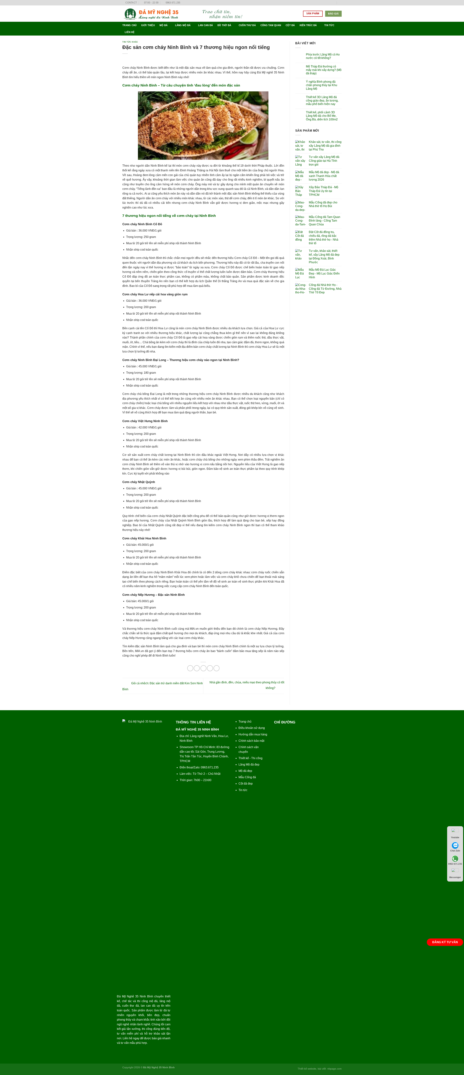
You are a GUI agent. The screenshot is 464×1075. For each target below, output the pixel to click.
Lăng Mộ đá (246, 764)
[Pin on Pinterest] (210, 668)
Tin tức (329, 25)
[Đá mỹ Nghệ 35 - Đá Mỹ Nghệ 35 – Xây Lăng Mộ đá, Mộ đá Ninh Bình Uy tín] (185, 13)
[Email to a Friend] (203, 668)
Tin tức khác (130, 42)
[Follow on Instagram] (327, 2)
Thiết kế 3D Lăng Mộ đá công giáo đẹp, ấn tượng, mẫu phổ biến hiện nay (322, 101)
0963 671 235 (455, 864)
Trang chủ (129, 25)
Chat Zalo (455, 850)
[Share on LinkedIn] (216, 668)
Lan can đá (205, 25)
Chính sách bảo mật (251, 740)
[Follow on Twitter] (330, 2)
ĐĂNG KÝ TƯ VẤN (445, 942)
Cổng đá (250, 777)
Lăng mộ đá (183, 25)
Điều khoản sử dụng (252, 727)
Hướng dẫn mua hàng (253, 734)
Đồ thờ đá (224, 25)
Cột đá (290, 25)
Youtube (455, 837)
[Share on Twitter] (197, 668)
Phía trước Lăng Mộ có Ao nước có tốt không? (323, 56)
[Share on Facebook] (190, 668)
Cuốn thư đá (247, 25)
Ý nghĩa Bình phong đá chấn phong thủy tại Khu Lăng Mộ (321, 85)
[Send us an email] (333, 2)
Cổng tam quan (270, 25)
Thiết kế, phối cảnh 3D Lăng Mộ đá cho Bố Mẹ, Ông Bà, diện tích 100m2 (322, 116)
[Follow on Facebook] (323, 2)
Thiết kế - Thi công (250, 758)
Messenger (455, 877)
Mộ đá (163, 25)
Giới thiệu (148, 25)
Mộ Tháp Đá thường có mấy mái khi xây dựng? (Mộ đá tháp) (323, 70)
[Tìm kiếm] (340, 2)
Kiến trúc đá (308, 25)
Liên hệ (129, 32)
